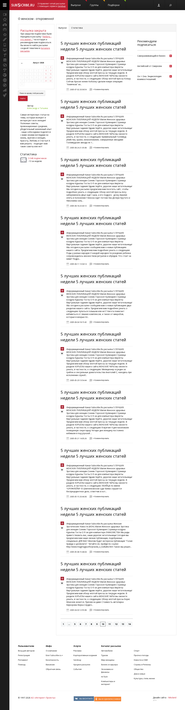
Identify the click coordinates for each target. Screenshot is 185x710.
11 (109, 624)
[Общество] (4, 65)
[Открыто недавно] (4, 19)
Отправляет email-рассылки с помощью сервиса (52, 5)
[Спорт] (4, 75)
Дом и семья (139, 673)
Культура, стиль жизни (144, 678)
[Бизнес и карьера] (4, 29)
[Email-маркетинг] (4, 95)
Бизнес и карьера (109, 664)
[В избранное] (63, 63)
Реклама (77, 650)
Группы (94, 5)
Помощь (22, 664)
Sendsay (77, 660)
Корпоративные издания (85, 655)
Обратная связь (53, 669)
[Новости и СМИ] (4, 60)
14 (129, 624)
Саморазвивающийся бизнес (151, 55)
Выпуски (76, 5)
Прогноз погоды (141, 655)
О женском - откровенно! (36, 19)
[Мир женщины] (4, 40)
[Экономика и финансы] (4, 90)
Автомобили (107, 650)
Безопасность (52, 660)
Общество (138, 669)
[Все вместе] (4, 14)
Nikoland (172, 697)
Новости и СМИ (141, 660)
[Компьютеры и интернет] (4, 50)
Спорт (136, 650)
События (77, 669)
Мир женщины (107, 660)
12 (116, 624)
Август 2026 (38, 62)
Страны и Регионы (142, 664)
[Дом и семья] (4, 34)
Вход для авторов (26, 650)
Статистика (28, 154)
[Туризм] (4, 85)
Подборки (113, 5)
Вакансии (50, 664)
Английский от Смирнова (149, 66)
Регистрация (24, 655)
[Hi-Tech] (4, 45)
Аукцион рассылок (81, 664)
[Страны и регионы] (4, 80)
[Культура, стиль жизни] (4, 55)
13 (123, 624)
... (69, 624)
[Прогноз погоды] (4, 70)
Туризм (104, 655)
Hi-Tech (104, 676)
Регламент (23, 660)
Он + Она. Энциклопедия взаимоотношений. (149, 78)
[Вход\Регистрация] (159, 5)
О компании (51, 650)
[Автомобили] (4, 24)
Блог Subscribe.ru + (54, 655)
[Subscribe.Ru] (22, 5)
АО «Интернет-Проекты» (43, 697)
